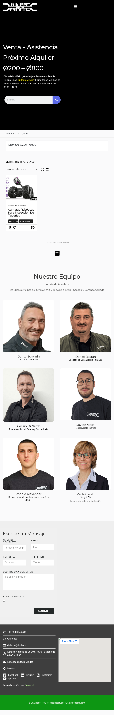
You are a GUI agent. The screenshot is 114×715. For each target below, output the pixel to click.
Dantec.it (29, 685)
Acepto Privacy (13, 596)
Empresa (9, 557)
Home (9, 134)
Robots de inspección (17, 205)
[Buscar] (57, 100)
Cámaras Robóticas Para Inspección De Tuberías (21, 212)
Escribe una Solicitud (18, 572)
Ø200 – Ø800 (21, 134)
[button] (75, 6)
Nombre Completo (10, 541)
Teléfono (37, 557)
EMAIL (35, 540)
